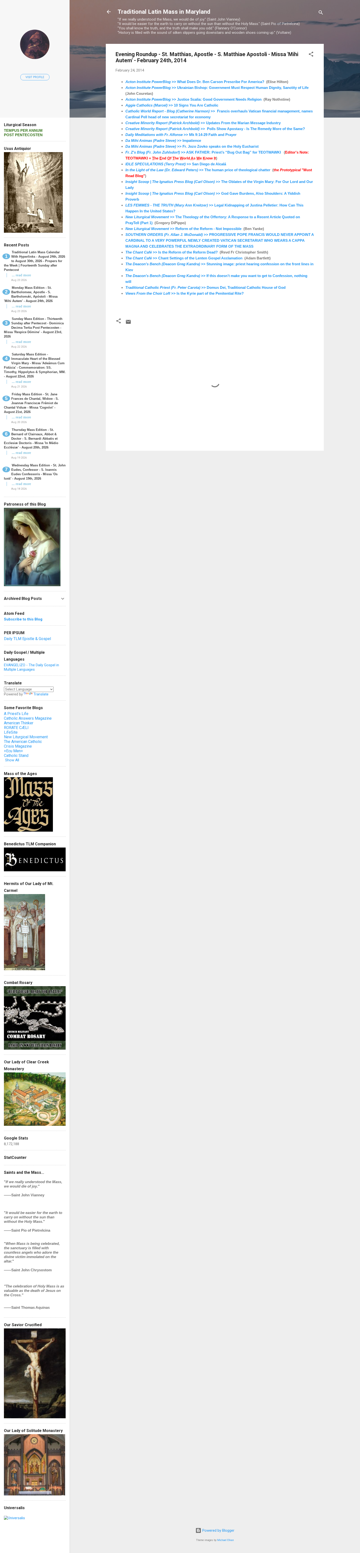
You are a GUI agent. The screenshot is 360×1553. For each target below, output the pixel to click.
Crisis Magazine (18, 746)
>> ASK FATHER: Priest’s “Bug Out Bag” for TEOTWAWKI (203, 152)
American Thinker (18, 723)
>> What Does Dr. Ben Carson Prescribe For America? (194, 82)
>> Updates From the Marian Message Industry (203, 123)
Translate (41, 694)
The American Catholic (23, 741)
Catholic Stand (16, 755)
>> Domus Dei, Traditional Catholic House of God (205, 287)
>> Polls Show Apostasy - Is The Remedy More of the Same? (215, 129)
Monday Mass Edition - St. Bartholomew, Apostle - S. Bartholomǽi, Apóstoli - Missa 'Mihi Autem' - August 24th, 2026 (31, 294)
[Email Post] (128, 323)
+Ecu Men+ (13, 751)
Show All (12, 760)
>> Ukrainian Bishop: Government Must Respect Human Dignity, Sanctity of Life (217, 87)
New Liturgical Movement (26, 737)
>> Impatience (163, 140)
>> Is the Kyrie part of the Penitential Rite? (184, 293)
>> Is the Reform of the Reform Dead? (171, 252)
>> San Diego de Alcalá (175, 164)
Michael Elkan (225, 1540)
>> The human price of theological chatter (197, 170)
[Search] (321, 13)
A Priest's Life (16, 713)
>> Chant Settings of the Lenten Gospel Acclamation (183, 258)
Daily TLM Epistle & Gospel (27, 638)
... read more (21, 275)
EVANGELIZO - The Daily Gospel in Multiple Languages (31, 667)
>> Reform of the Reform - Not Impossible (183, 229)
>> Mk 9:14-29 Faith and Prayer (181, 135)
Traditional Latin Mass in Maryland (164, 11)
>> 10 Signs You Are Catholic (171, 105)
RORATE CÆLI (16, 727)
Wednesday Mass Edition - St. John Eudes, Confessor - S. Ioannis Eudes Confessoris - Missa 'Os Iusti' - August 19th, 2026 (35, 471)
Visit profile (34, 77)
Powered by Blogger (217, 1530)
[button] (311, 55)
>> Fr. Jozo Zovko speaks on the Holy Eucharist (192, 146)
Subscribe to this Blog (23, 619)
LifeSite (11, 732)
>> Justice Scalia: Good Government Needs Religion (193, 99)
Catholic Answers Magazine (28, 718)
